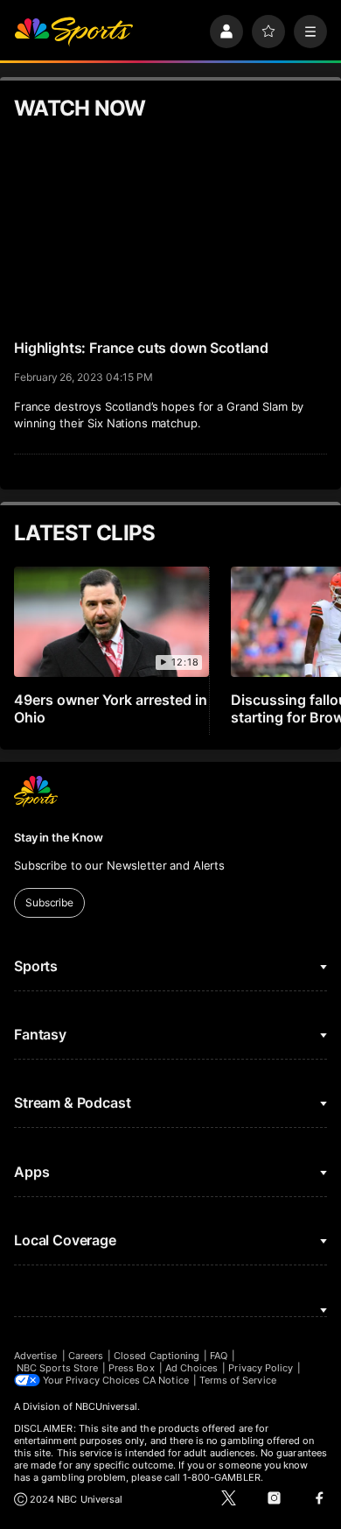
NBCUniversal (106, 1406)
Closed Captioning (156, 1355)
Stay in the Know (58, 837)
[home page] (73, 31)
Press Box (131, 1368)
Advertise (36, 1355)
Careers (85, 1355)
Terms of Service (237, 1380)
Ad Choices (192, 1368)
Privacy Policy (260, 1368)
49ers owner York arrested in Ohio (110, 708)
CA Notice (166, 1380)
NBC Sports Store (57, 1368)
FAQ (218, 1355)
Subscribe (49, 902)
